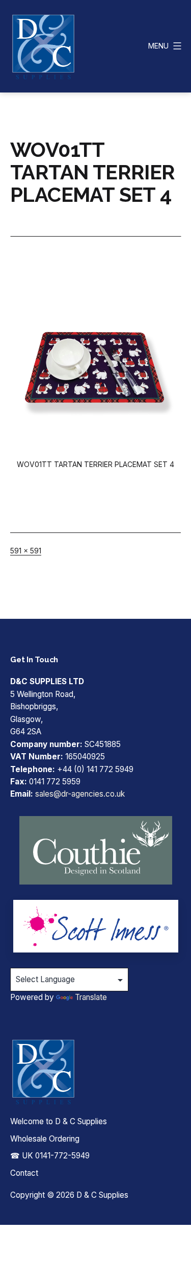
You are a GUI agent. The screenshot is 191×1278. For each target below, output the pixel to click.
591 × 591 (25, 550)
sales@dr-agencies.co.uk (80, 794)
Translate (91, 997)
